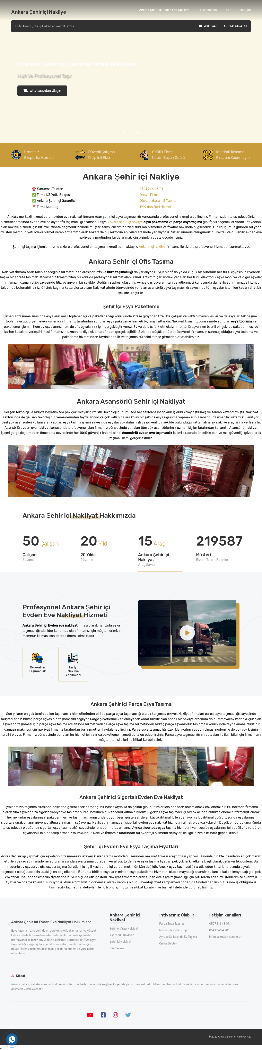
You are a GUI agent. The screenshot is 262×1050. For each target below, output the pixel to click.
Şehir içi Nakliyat (120, 941)
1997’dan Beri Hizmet (155, 207)
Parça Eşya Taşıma (171, 923)
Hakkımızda (208, 10)
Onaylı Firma (149, 195)
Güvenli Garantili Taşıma (158, 201)
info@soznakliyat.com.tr (225, 937)
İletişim (245, 10)
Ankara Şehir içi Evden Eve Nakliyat (164, 10)
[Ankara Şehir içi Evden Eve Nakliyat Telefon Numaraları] (12, 1039)
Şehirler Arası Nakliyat (124, 928)
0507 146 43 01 (219, 923)
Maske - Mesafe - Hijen (174, 930)
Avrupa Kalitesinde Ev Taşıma (178, 937)
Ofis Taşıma (117, 948)
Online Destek (168, 943)
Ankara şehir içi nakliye (125, 222)
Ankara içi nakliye (152, 247)
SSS (228, 10)
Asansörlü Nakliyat (122, 935)
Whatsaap (210, 26)
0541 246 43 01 (238, 26)
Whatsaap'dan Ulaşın (45, 91)
